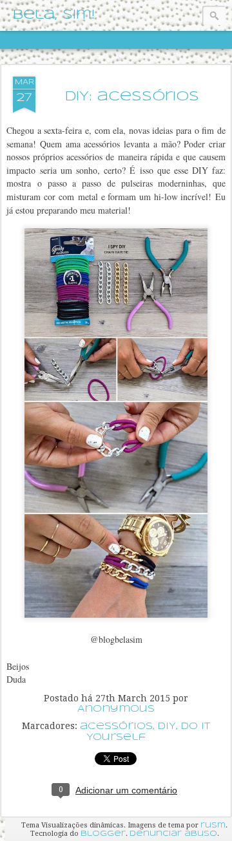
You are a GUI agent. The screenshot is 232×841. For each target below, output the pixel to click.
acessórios (116, 726)
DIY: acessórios (132, 97)
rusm (213, 825)
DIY (166, 726)
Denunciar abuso (173, 834)
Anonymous (116, 709)
